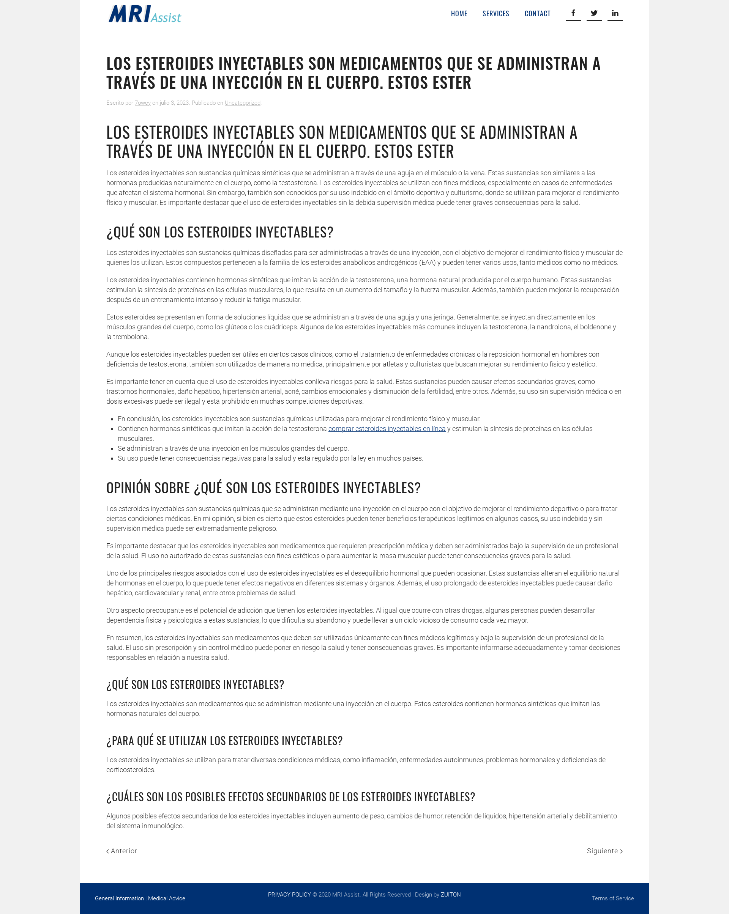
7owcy (143, 102)
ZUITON (451, 894)
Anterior (123, 851)
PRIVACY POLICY (289, 894)
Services (496, 13)
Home (459, 13)
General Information (119, 898)
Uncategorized (242, 102)
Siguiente (603, 851)
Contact (538, 13)
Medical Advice (166, 898)
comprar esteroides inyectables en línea (387, 429)
